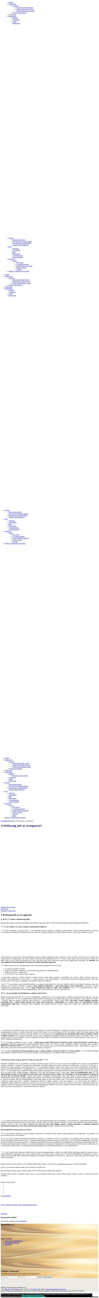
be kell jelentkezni (21, 1221)
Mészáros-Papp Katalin (8, 907)
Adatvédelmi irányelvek (36, 1296)
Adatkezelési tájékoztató (12, 1243)
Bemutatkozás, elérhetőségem (14, 1241)
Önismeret (11, 821)
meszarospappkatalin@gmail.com (55, 1289)
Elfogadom (26, 1296)
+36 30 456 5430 (34, 1289)
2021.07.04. (4, 909)
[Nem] (44, 1296)
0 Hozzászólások (6, 1196)
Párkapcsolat (12, 911)
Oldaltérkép (8, 1244)
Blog (6, 821)
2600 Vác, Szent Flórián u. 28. (13, 1289)
